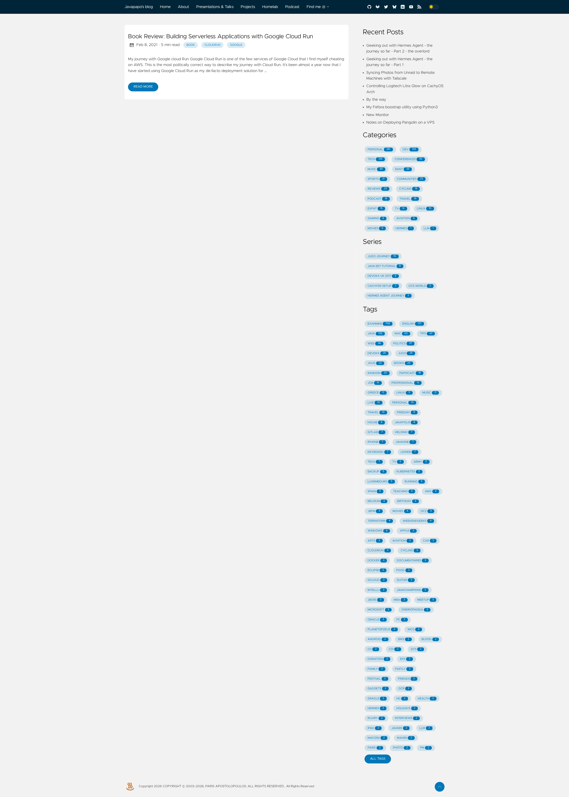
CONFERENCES (408, 159)
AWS (431, 491)
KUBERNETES (408, 471)
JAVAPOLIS (405, 422)
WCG (413, 629)
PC (400, 619)
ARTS (374, 540)
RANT (402, 169)
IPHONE (375, 442)
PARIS (374, 747)
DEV (409, 149)
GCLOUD (376, 580)
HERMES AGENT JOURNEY (388, 295)
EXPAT (375, 208)
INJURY (375, 718)
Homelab (270, 7)
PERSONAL (379, 149)
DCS (416, 649)
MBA (399, 599)
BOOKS (402, 363)
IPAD (373, 728)
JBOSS (374, 599)
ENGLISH (411, 323)
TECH (375, 159)
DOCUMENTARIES (411, 560)
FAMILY (375, 669)
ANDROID (377, 639)
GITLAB (375, 432)
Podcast (292, 7)
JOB (373, 382)
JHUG (375, 363)
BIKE (403, 639)
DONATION (378, 659)
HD (400, 698)
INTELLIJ (376, 590)
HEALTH (426, 698)
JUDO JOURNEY (382, 256)
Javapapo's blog (138, 7)
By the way (376, 100)
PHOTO (400, 747)
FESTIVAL (377, 678)
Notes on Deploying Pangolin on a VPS (400, 122)
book (190, 45)
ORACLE (376, 619)
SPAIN (374, 491)
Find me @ (316, 7)
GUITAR (404, 580)
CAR (428, 540)
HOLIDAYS (405, 708)
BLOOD (428, 639)
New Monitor (377, 115)
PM (424, 747)
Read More (143, 86)
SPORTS (376, 179)
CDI (393, 649)
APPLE (407, 530)
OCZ (426, 511)
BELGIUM (376, 501)
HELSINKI (403, 432)
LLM (429, 228)
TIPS (426, 333)
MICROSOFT (378, 609)
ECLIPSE (376, 570)
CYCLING (408, 188)
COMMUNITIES (410, 179)
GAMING (376, 218)
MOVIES (375, 228)
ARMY (420, 461)
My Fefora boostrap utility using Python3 (402, 107)
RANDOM (377, 373)
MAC (401, 333)
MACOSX (376, 738)
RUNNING (413, 481)
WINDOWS (377, 530)
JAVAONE (404, 442)
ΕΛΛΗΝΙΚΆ (379, 323)
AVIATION (405, 218)
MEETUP (425, 599)
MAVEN (404, 738)
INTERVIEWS (406, 718)
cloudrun (212, 45)
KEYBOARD (378, 452)
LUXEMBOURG (380, 481)
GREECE (376, 392)
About (183, 7)
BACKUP (376, 471)
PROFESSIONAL (405, 382)
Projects (248, 7)
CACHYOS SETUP (382, 286)
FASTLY (403, 669)
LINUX (424, 208)
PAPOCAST (410, 373)
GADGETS (377, 688)
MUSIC (375, 169)
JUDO (405, 353)
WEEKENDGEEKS (417, 521)
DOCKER (376, 560)
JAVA (375, 333)
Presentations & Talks (215, 7)
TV (400, 208)
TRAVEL (408, 198)
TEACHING (403, 491)
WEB (374, 343)
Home (165, 7)
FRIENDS (406, 678)
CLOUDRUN (378, 550)
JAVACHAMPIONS (411, 590)
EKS (405, 659)
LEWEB (408, 452)
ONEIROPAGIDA (414, 609)
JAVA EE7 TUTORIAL (384, 266)
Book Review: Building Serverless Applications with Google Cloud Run (220, 37)
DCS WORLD (420, 286)
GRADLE (376, 698)
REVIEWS (377, 188)
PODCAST (377, 198)
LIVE (374, 402)
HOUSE (375, 422)
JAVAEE (399, 728)
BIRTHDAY (406, 501)
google (236, 45)
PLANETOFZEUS (381, 629)
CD (372, 649)
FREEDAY (406, 412)
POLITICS (402, 343)
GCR (404, 688)
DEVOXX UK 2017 (382, 276)
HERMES (403, 228)
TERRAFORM (379, 521)
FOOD (403, 570)
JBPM (374, 511)
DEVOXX (377, 353)
